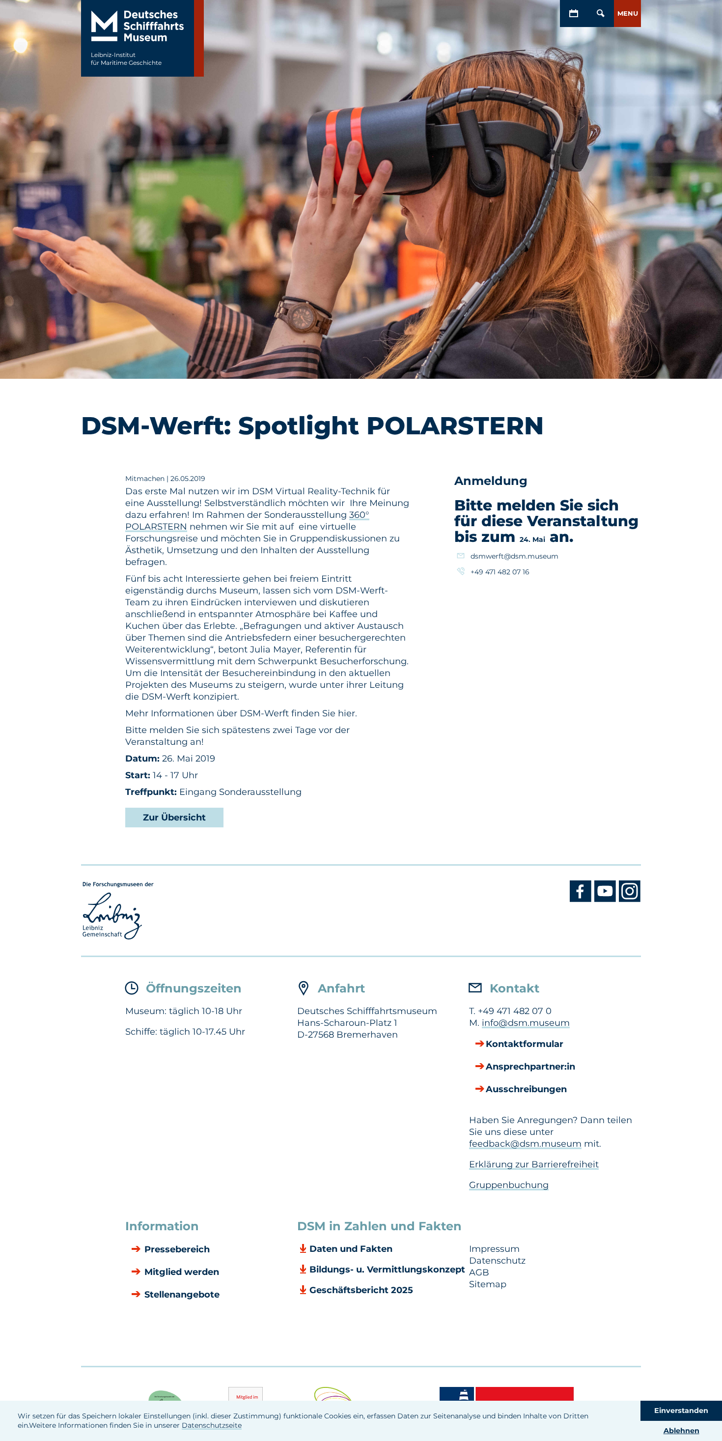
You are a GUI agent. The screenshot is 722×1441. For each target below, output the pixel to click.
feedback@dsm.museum (525, 1143)
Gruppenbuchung (509, 1185)
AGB (479, 1272)
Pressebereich (176, 1249)
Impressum (494, 1248)
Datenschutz (497, 1260)
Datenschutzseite (212, 1425)
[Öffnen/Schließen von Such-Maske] (600, 13)
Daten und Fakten (350, 1248)
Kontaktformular (524, 1044)
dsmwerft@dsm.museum (514, 556)
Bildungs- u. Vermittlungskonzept (387, 1269)
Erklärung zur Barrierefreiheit (534, 1164)
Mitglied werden (180, 1272)
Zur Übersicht (174, 817)
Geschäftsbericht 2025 (361, 1290)
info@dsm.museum (526, 1022)
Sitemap (487, 1284)
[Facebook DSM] (582, 899)
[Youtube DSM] (606, 899)
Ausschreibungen (526, 1089)
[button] (627, 13)
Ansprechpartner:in (530, 1066)
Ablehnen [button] (681, 1430)
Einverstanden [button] (681, 1410)
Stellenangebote (181, 1294)
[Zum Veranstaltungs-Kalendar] (573, 13)
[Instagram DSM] (630, 899)
